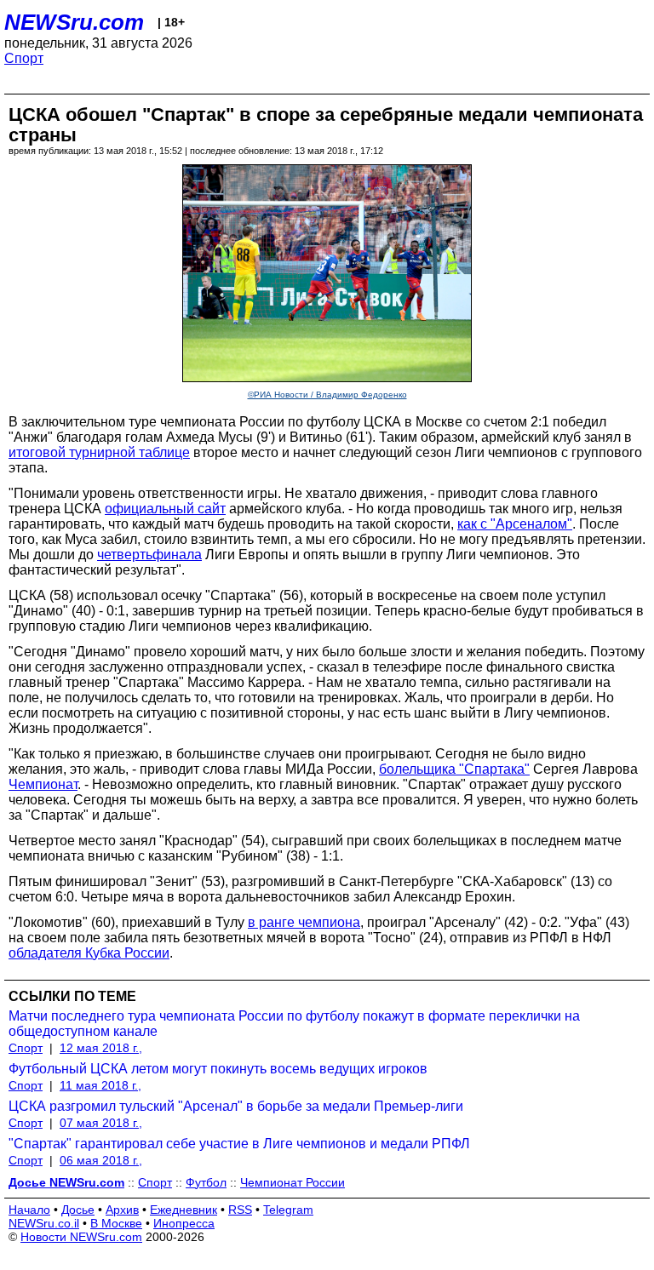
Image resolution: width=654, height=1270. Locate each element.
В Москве (116, 1223)
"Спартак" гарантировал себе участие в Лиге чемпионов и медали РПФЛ (239, 1143)
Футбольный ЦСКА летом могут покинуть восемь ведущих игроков (218, 1068)
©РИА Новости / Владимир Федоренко (327, 394)
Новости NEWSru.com (81, 1237)
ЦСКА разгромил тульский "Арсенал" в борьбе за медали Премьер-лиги (236, 1106)
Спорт (23, 58)
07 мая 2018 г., (101, 1123)
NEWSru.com (74, 22)
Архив (122, 1209)
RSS (240, 1209)
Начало (29, 1209)
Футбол (206, 1182)
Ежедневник (183, 1209)
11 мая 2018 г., (100, 1085)
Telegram (288, 1209)
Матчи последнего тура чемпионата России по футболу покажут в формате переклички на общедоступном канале (294, 1023)
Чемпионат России (292, 1182)
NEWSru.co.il (44, 1223)
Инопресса (184, 1223)
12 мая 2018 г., (101, 1048)
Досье (78, 1209)
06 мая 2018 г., (101, 1160)
